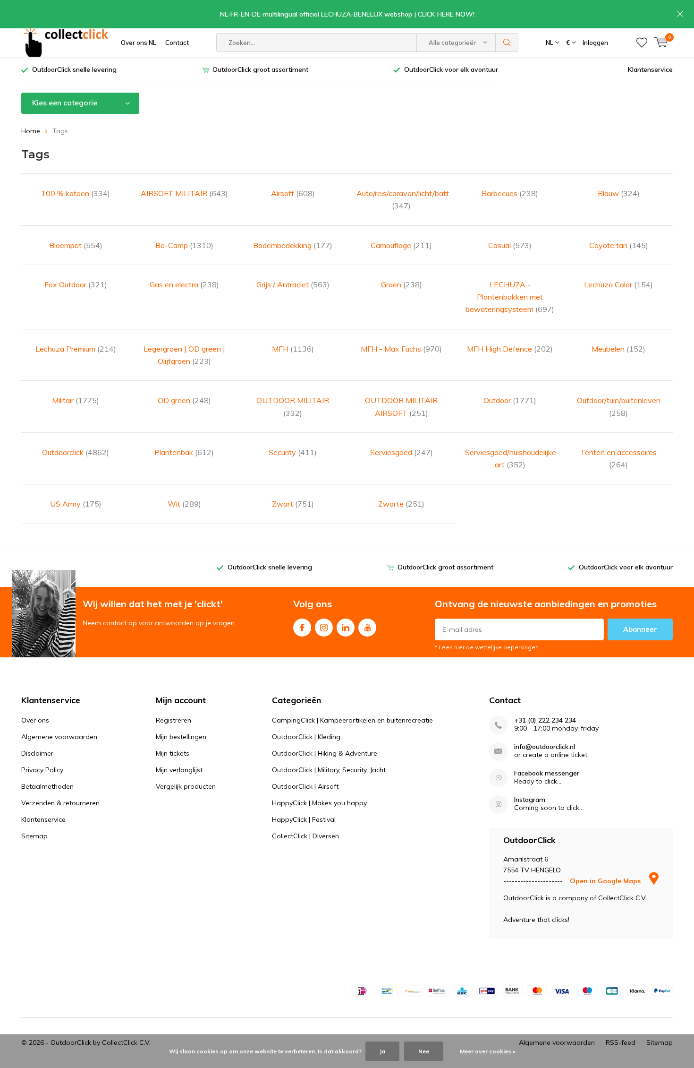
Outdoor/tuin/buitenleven (618, 406)
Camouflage (401, 245)
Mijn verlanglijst (179, 770)
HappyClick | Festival (304, 819)
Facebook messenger (546, 773)
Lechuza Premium (75, 348)
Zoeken (507, 42)
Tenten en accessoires (618, 458)
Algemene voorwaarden (59, 736)
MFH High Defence (510, 348)
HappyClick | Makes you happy (319, 803)
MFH (293, 348)
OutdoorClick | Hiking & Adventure (324, 753)
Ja (382, 1051)
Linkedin (346, 628)
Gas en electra (184, 284)
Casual (510, 245)
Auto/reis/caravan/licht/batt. (401, 199)
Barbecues (510, 193)
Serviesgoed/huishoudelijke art (510, 458)
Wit (184, 503)
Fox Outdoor (75, 284)
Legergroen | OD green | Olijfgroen (184, 355)
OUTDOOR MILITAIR (292, 406)
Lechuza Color (618, 284)
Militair (75, 400)
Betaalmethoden (47, 786)
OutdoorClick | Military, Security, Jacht (329, 770)
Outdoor (509, 400)
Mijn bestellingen (181, 736)
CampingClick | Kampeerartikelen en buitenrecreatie (352, 720)
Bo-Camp (184, 245)
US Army (76, 503)
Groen (401, 284)
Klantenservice (650, 69)
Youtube (367, 628)
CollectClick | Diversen (305, 836)
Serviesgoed (401, 452)
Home (30, 131)
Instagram (324, 628)
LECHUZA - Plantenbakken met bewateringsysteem (509, 297)
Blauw (619, 193)
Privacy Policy (42, 770)
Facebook (302, 628)
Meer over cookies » (488, 1051)
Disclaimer (37, 753)
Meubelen (618, 348)
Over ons (35, 720)
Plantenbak (184, 452)
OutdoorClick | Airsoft (305, 786)
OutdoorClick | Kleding (306, 736)
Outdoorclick (75, 452)
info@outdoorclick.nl (544, 747)
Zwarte (401, 503)
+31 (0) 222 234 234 (545, 720)
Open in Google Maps (606, 881)
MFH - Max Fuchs (401, 348)
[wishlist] (641, 42)
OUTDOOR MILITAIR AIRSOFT (401, 406)
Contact (177, 42)
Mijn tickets (172, 753)
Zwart (293, 503)
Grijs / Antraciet (293, 284)
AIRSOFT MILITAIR (184, 193)
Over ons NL (138, 42)
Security (293, 452)
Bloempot (75, 245)
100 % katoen (75, 193)
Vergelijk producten (186, 786)
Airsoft (293, 193)
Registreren (173, 720)
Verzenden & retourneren (60, 803)
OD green (184, 400)
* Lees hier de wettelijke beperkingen (487, 647)
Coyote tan (618, 245)
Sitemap (34, 836)
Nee (423, 1051)
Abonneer (640, 629)
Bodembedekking (292, 245)
